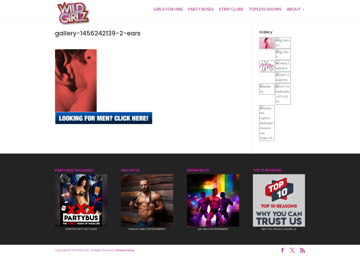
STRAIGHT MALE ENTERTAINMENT (147, 229)
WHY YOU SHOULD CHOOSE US (279, 229)
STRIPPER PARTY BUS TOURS (81, 229)
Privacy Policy (125, 250)
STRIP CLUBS (231, 9)
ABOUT (294, 9)
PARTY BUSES (201, 9)
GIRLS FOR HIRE (168, 9)
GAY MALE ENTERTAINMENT (213, 229)
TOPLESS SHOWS (265, 9)
